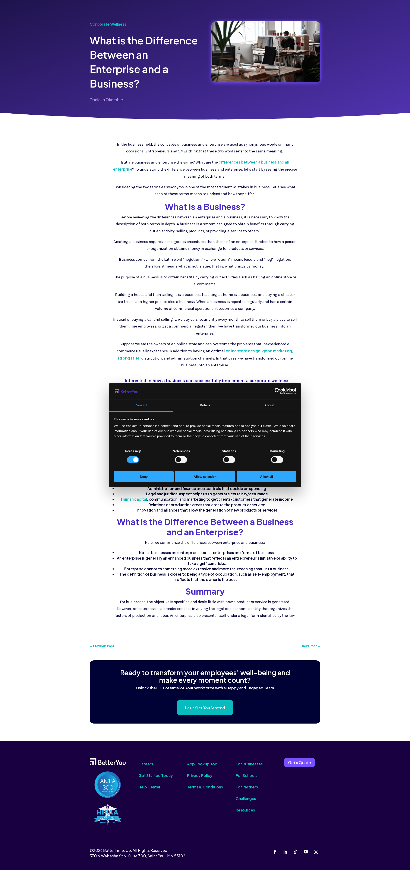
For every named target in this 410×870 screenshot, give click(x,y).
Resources (245, 809)
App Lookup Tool (202, 763)
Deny (144, 476)
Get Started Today (155, 775)
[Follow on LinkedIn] (285, 852)
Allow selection (205, 476)
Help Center (149, 786)
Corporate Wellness (108, 24)
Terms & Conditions (205, 786)
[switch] (181, 459)
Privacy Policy (199, 775)
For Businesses (249, 763)
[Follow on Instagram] (316, 852)
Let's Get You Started (205, 707)
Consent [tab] (141, 405)
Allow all (266, 476)
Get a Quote (299, 762)
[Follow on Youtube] (306, 852)
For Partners (247, 786)
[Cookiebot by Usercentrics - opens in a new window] (277, 391)
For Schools (246, 775)
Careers (145, 763)
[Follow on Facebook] (275, 852)
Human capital (134, 499)
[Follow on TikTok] (295, 852)
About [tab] (269, 405)
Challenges (246, 798)
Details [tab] (205, 405)
